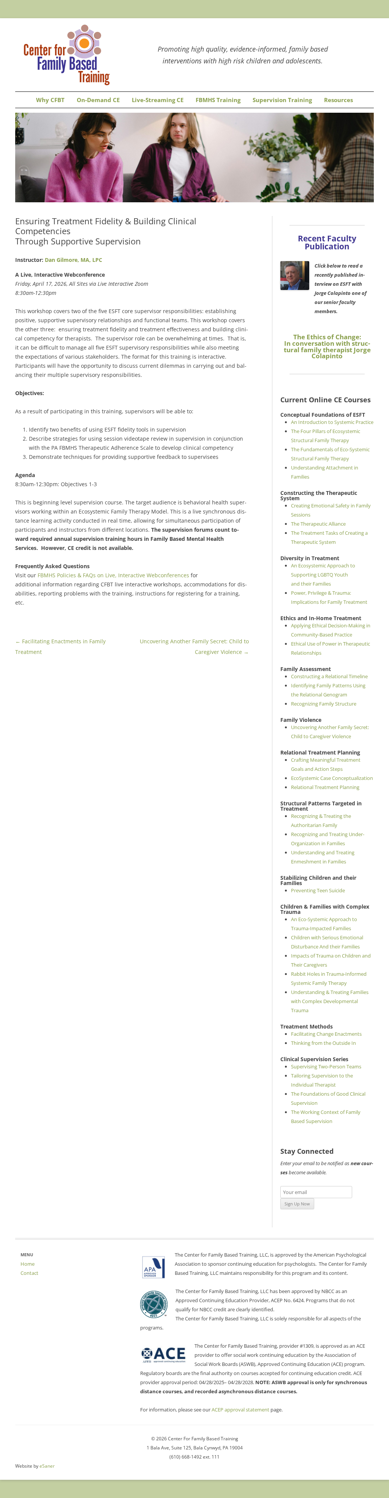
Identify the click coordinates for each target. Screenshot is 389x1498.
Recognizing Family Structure (323, 703)
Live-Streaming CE (157, 100)
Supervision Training (282, 100)
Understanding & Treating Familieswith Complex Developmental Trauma (329, 1001)
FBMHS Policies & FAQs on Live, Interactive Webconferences (113, 575)
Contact (29, 1273)
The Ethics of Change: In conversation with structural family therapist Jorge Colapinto (327, 346)
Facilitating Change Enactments (326, 1033)
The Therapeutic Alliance (318, 523)
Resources (338, 100)
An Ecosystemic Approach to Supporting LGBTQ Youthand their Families (323, 574)
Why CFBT (50, 100)
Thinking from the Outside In (323, 1043)
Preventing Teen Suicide (318, 890)
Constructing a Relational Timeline (329, 676)
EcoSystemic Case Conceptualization (332, 778)
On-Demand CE (98, 100)
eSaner (47, 1466)
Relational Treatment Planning (325, 787)
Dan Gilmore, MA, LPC (73, 259)
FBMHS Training (218, 100)
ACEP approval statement (240, 1409)
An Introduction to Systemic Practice (332, 422)
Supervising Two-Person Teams (326, 1066)
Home (28, 1263)
